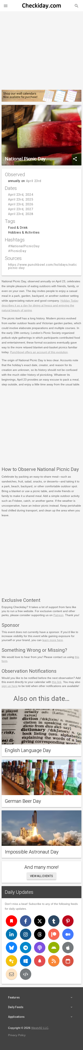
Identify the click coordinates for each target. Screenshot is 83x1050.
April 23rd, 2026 (20, 204)
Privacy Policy (17, 1035)
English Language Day (28, 750)
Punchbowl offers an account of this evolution (39, 352)
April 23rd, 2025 (20, 199)
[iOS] (68, 947)
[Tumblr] (53, 921)
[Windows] (25, 960)
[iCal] (68, 960)
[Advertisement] (41, 49)
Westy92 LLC (39, 1027)
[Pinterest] (68, 921)
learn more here (52, 640)
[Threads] (39, 934)
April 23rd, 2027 (20, 209)
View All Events (41, 876)
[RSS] (53, 960)
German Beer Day (23, 801)
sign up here (10, 686)
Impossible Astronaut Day (31, 852)
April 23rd (33, 181)
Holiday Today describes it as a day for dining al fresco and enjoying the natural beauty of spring (40, 305)
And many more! (41, 867)
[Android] (53, 947)
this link (56, 682)
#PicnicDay (17, 251)
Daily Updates (19, 892)
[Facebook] (25, 921)
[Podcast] (39, 947)
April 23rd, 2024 (20, 195)
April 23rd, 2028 (20, 214)
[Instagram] (25, 934)
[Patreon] (53, 934)
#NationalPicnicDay (24, 246)
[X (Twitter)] (39, 921)
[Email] (11, 974)
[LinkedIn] (11, 934)
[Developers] (25, 974)
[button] (5, 5)
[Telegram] (25, 947)
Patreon (58, 615)
